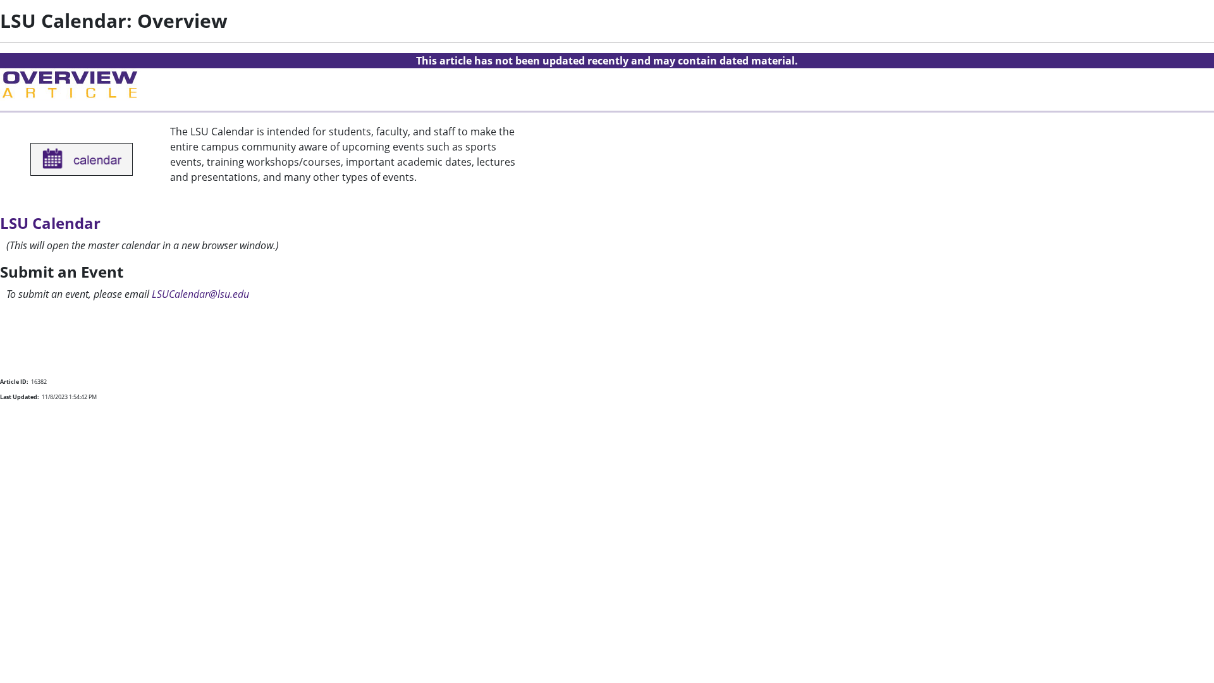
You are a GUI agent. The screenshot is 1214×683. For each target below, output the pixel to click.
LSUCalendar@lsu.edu (200, 294)
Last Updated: (19, 397)
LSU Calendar (50, 222)
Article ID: (14, 382)
